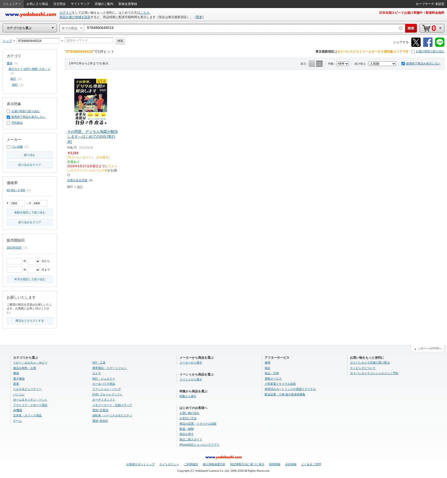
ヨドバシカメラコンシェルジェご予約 (374, 373)
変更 (199, 17)
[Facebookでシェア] (428, 46)
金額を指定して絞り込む (30, 212)
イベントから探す (191, 379)
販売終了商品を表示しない (423, 63)
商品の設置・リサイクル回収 (198, 423)
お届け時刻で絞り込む (430, 51)
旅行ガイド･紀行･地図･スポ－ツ (29, 68)
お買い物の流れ (189, 413)
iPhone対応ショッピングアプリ (199, 444)
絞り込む (29, 154)
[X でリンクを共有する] (416, 46)
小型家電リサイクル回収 (280, 383)
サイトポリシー (169, 464)
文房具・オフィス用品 (27, 415)
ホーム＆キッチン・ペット (30, 399)
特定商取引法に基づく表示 (247, 464)
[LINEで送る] (439, 46)
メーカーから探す (191, 362)
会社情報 (290, 464)
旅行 (80, 186)
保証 (267, 368)
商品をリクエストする (30, 320)
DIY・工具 (99, 362)
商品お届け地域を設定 (75, 17)
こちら (145, 13)
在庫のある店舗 (77, 180)
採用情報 (274, 464)
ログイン (65, 13)
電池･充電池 (100, 410)
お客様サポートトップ (140, 464)
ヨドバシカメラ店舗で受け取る (370, 362)
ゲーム (17, 420)
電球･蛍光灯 (100, 420)
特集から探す (188, 396)
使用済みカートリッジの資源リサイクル (290, 388)
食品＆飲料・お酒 (24, 368)
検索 (120, 40)
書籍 (9, 63)
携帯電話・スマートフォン (109, 368)
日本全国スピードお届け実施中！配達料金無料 (411, 13)
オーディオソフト (103, 399)
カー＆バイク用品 (103, 383)
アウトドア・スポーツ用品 (30, 405)
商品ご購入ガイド (191, 439)
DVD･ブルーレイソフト (107, 394)
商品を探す (187, 434)
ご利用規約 (191, 464)
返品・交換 (272, 373)
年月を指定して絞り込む (30, 279)
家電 (16, 383)
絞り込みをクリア (29, 164)
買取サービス (273, 378)
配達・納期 (187, 428)
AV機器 (17, 410)
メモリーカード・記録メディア (112, 405)
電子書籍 (19, 378)
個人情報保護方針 (214, 464)
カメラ (96, 373)
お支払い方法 (188, 418)
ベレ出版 (17, 146)
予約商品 (17, 122)
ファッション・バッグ (106, 388)
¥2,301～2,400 (16, 190)
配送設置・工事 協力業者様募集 (285, 394)
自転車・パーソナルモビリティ (112, 415)
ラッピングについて (363, 368)
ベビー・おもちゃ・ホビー (30, 362)
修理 (267, 362)
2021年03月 (14, 247)
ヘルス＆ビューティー (27, 388)
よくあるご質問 (311, 464)
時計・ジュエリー (103, 378)
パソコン (19, 394)
